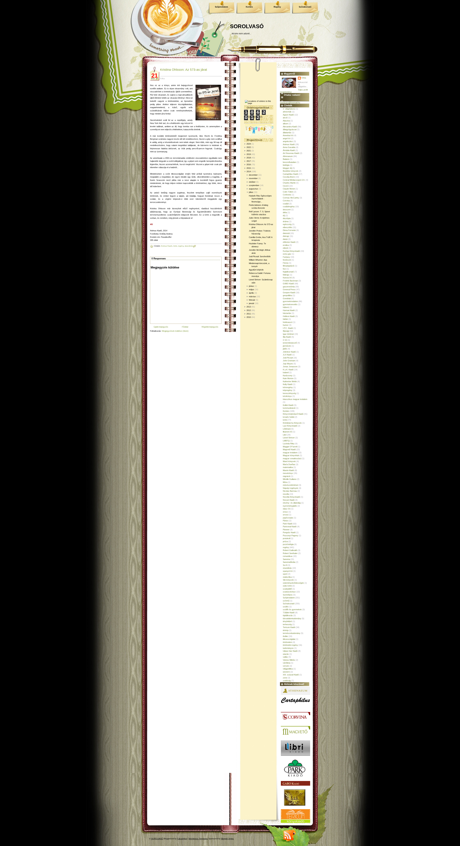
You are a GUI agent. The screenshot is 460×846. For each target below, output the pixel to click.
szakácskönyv (289, 592)
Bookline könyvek (290, 171)
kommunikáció (289, 408)
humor (285, 325)
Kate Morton (288, 378)
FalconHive (182, 839)
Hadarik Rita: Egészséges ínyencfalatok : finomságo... (260, 199)
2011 (249, 314)
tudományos (288, 648)
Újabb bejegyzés (161, 327)
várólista (286, 663)
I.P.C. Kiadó (288, 328)
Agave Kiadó (288, 115)
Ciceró (286, 186)
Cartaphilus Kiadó (290, 174)
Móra (285, 482)
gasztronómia (289, 287)
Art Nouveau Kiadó (291, 153)
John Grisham (289, 361)
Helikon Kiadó (289, 316)
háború (286, 307)
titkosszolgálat (289, 639)
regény (181, 246)
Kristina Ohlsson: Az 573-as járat (183, 69)
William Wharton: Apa (258, 260)
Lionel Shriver (289, 438)
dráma (285, 221)
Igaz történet (288, 334)
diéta (285, 212)
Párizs (285, 521)
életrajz (286, 236)
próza (285, 541)
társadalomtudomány (292, 618)
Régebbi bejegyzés (210, 327)
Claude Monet (289, 189)
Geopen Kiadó (289, 292)
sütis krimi (287, 586)
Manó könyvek (289, 461)
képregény (287, 390)
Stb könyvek (288, 580)
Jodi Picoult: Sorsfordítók (260, 256)
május (251, 289)
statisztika (287, 577)
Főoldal (185, 327)
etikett (285, 248)
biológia (286, 165)
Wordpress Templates (198, 839)
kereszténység (289, 393)
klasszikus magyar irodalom (295, 399)
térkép (285, 630)
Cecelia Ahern (289, 177)
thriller (285, 636)
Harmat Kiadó (289, 310)
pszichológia (288, 544)
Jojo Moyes (288, 364)
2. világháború (289, 109)
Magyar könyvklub (291, 455)
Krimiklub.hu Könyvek (292, 423)
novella (286, 494)
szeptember (254, 185)
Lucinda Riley (289, 443)
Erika (304, 78)
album (285, 123)
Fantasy (286, 257)
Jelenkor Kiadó (289, 352)
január (251, 303)
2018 (249, 158)
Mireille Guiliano (289, 479)
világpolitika (288, 669)
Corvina (286, 201)
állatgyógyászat (289, 129)
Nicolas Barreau (290, 491)
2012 (249, 310)
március (252, 296)
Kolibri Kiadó (288, 405)
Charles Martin (289, 183)
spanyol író (288, 571)
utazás (286, 654)
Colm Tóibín (288, 192)
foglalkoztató (288, 272)
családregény (289, 206)
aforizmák (287, 112)
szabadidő (287, 589)
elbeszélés (287, 227)
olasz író (286, 509)
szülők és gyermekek (292, 609)
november (253, 178)
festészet (287, 260)
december (253, 175)
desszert (287, 209)
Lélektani (287, 429)
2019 (249, 154)
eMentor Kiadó (289, 242)
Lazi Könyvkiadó (290, 426)
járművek (287, 346)
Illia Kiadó (287, 337)
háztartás (287, 313)
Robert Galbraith (290, 550)
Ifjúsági (286, 331)
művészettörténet (290, 485)
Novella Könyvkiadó (291, 497)
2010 (249, 317)
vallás (285, 657)
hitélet (285, 319)
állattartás (287, 132)
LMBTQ (286, 441)
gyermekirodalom (290, 301)
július (251, 192)
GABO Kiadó (288, 283)
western (286, 672)
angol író (286, 138)
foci (284, 269)
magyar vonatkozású (292, 458)
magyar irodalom (290, 452)
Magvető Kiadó (289, 449)
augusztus (253, 189)
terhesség (287, 624)
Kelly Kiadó (287, 384)
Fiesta (285, 263)
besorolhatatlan (289, 162)
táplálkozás (288, 615)
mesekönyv (288, 473)
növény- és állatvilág (292, 503)
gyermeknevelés (290, 304)
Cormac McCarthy (291, 198)
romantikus (288, 556)
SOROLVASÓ (247, 26)
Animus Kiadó (166, 246)
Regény (277, 7)
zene (285, 678)
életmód (286, 233)
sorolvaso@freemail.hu (290, 102)
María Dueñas (289, 464)
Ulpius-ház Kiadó (290, 651)
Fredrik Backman (290, 281)
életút (285, 239)
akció (285, 118)
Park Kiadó (287, 524)
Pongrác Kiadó (289, 532)
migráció (286, 476)
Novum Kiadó (289, 500)
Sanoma (286, 559)
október (252, 182)
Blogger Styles (227, 839)
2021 (249, 151)
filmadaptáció (288, 266)
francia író (287, 278)
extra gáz (287, 254)
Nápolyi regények (290, 488)
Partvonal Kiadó (289, 526)
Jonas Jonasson (290, 366)
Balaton (286, 159)
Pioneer (286, 530)
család (286, 204)
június (251, 286)
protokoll (286, 538)
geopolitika (287, 295)
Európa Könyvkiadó (291, 251)
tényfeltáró (287, 621)
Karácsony (287, 375)
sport (285, 574)
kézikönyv (287, 396)
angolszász (288, 141)
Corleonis (287, 195)
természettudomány (291, 633)
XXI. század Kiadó (291, 675)
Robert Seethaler (290, 553)
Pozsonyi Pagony (290, 535)
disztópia (287, 218)
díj (284, 215)
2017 (249, 161)
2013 (249, 307)
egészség (287, 224)
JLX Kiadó (287, 355)
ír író (285, 340)
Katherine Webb (290, 381)
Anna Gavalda (289, 147)
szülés (286, 607)
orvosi (285, 515)
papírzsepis (288, 518)
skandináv (189, 246)
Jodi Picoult (288, 358)
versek (286, 666)
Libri (284, 435)
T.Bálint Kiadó (289, 612)
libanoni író (287, 432)
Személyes (288, 595)
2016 (249, 164)
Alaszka (286, 121)
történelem (287, 642)
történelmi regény (290, 645)
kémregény (288, 387)
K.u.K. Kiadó (288, 369)
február (252, 300)
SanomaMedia (289, 562)
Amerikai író (288, 135)
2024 (249, 144)
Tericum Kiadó (289, 627)
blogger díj (287, 168)
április (251, 293)
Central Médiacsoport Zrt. (294, 180)
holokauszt (287, 322)
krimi (175, 246)
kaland (286, 372)
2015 (249, 168)
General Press (289, 289)
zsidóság (287, 681)
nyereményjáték (290, 506)
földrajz (286, 275)
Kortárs (249, 7)
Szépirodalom (221, 7)
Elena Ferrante (289, 230)
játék (285, 349)
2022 (249, 147)
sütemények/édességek (293, 583)
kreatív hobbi (288, 417)
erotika (286, 245)
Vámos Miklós (289, 660)
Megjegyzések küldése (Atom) (175, 331)
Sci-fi (285, 565)
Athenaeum (288, 156)
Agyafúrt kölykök (256, 270)
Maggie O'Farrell (290, 447)
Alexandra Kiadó (290, 127)
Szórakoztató (305, 7)
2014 (249, 171)
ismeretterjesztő (290, 343)
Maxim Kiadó (288, 470)
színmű (286, 601)
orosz (285, 512)
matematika (288, 467)
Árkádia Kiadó (289, 150)
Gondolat (287, 298)
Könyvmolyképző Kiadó (293, 414)
